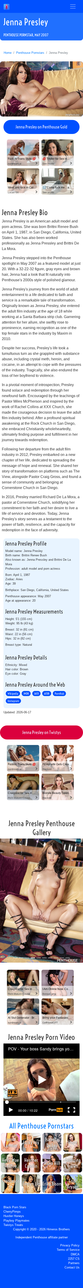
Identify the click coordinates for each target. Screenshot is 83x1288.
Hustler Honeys (13, 1216)
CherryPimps (12, 1211)
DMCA (75, 1254)
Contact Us (72, 1267)
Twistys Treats (13, 1225)
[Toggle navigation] (72, 6)
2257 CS (74, 1258)
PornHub (59, 693)
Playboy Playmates (16, 1220)
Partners (74, 1263)
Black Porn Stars (14, 1207)
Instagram (13, 701)
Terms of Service (68, 1249)
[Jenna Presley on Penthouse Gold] (41, 89)
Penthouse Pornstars (30, 52)
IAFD (36, 693)
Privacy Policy (70, 1245)
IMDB (26, 693)
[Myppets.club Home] (6, 6)
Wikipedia (13, 693)
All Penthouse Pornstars (41, 1125)
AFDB (46, 693)
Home (8, 52)
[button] (6, 901)
